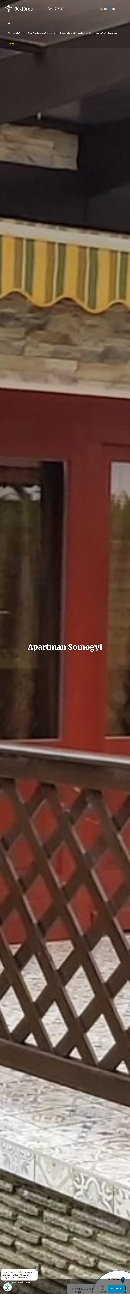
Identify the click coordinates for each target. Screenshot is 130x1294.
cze (113, 9)
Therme (11, 43)
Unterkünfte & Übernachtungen (75, 33)
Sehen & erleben (46, 33)
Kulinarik (57, 33)
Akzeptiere (116, 1289)
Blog (115, 33)
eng (105, 9)
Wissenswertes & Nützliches (101, 33)
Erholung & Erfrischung (17, 33)
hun (101, 9)
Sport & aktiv (33, 33)
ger (109, 9)
